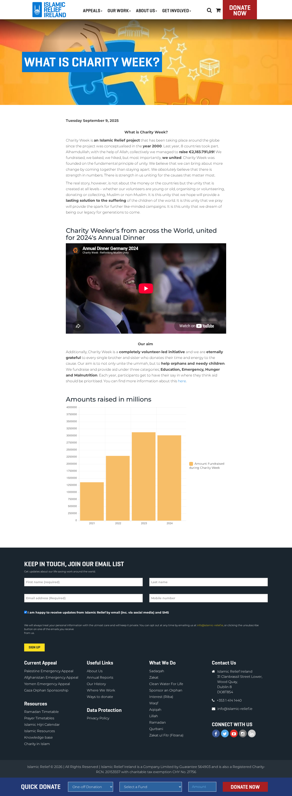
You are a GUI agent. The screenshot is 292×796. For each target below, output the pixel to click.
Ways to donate (100, 697)
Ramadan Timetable (41, 712)
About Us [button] (145, 10)
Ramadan (157, 722)
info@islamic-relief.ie (210, 625)
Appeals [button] (91, 10)
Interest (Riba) (161, 697)
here (182, 381)
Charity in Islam (37, 744)
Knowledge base (38, 737)
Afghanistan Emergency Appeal (51, 677)
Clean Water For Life (166, 684)
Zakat (153, 677)
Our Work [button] (118, 10)
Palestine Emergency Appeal (48, 671)
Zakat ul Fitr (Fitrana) (166, 735)
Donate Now (240, 10)
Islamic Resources (39, 731)
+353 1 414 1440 (229, 700)
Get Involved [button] (175, 10)
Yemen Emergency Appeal (47, 684)
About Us (95, 671)
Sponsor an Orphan (165, 690)
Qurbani (156, 729)
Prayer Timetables (39, 718)
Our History (96, 684)
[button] (218, 9)
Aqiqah (155, 710)
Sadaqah (156, 671)
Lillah (153, 716)
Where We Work (101, 690)
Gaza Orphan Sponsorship (46, 690)
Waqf (153, 703)
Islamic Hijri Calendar (42, 725)
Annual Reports (100, 677)
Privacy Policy (98, 718)
